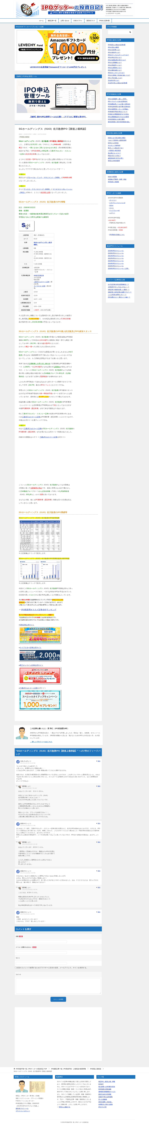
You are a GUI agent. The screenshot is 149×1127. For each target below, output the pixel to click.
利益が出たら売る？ (114, 155)
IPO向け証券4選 (104, 20)
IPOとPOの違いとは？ (115, 78)
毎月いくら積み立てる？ (116, 148)
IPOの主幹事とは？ (114, 50)
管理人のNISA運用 (114, 161)
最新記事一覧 (52, 20)
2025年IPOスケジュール (116, 266)
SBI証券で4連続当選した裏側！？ (118, 289)
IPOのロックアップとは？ (116, 73)
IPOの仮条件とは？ (114, 52)
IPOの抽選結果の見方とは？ (117, 60)
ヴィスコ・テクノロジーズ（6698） (37, 189)
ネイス (111, 208)
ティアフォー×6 (114, 210)
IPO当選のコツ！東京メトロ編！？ (119, 297)
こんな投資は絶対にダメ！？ (117, 294)
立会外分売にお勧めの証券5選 (117, 83)
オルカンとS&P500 (114, 145)
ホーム (41, 20)
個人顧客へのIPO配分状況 (106, 1086)
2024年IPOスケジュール (116, 263)
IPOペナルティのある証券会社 (117, 101)
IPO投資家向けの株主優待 (116, 119)
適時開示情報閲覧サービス (106, 1091)
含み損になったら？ (114, 153)
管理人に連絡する (64, 1107)
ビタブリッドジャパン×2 (117, 203)
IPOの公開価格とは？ (115, 62)
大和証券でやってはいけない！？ (118, 287)
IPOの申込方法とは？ (115, 57)
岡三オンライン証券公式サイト (31, 665)
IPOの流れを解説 (113, 47)
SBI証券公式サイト (27, 625)
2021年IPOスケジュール (116, 256)
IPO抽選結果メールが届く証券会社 (119, 104)
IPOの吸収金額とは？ (115, 70)
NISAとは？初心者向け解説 (116, 138)
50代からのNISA (113, 143)
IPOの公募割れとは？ (115, 67)
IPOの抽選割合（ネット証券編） (118, 109)
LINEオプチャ (77, 20)
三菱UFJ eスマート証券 (41, 282)
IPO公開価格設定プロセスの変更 (118, 117)
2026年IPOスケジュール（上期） (118, 268)
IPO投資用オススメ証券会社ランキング (38, 610)
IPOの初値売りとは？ (115, 65)
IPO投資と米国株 (113, 182)
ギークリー (112, 200)
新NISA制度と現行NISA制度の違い (119, 122)
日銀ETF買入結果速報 (105, 1097)
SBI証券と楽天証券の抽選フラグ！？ (119, 292)
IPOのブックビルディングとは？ (118, 55)
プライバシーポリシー (23, 1111)
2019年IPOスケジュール (116, 250)
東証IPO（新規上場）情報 (106, 1081)
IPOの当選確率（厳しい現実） (117, 99)
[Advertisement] (58, 1034)
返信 (99, 761)
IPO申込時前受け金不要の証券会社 (119, 106)
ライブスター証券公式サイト (30, 647)
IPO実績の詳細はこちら (117, 234)
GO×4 (111, 205)
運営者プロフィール (22, 1108)
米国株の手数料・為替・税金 (117, 179)
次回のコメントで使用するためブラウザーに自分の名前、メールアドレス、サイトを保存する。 (52, 968)
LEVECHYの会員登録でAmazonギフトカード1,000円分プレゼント (58, 67)
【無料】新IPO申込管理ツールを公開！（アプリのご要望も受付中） (58, 117)
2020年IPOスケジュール (116, 253)
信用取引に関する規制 (105, 1104)
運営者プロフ (90, 20)
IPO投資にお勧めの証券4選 (116, 45)
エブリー (112, 213)
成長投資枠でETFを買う (115, 158)
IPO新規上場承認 (24, 137)
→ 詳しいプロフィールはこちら (41, 742)
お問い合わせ (65, 20)
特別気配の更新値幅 (104, 1089)
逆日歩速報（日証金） (105, 1102)
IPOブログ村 (102, 1107)
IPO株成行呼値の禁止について (117, 111)
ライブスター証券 (39, 286)
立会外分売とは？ (113, 80)
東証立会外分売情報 (104, 1094)
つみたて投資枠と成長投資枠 (117, 140)
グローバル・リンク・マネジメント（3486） (44, 177)
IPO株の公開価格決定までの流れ (118, 114)
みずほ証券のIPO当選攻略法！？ (118, 284)
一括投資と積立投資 (114, 150)
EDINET (101, 1084)
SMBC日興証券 (39, 275)
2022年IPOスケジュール (116, 258)
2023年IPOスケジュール (116, 261)
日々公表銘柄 (102, 1099)
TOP (31, 1069)
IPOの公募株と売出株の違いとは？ (119, 75)
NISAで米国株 (112, 176)
